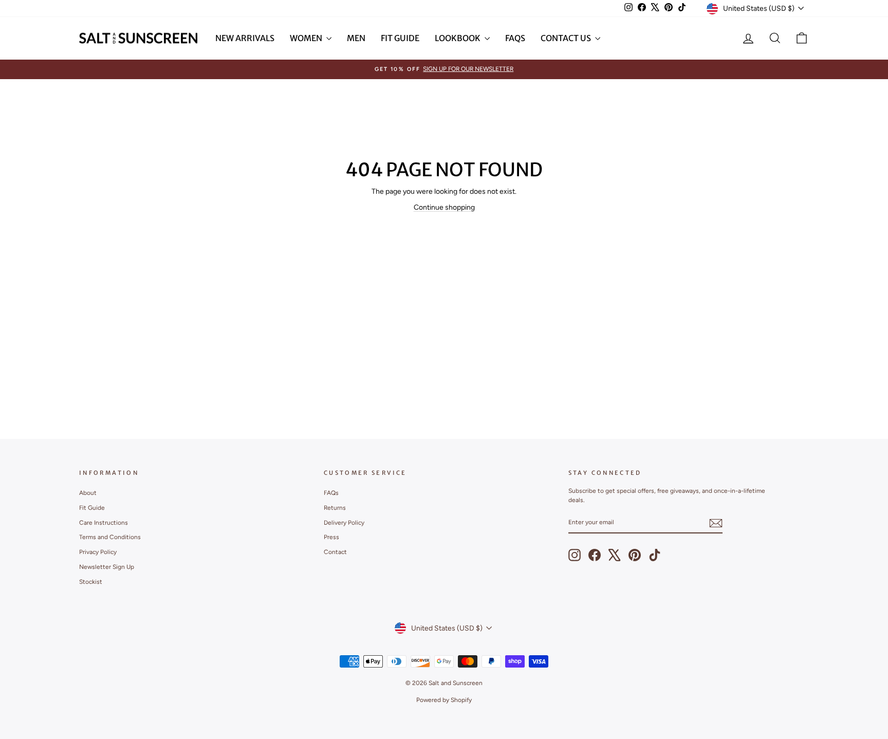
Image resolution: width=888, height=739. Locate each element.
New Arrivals (244, 38)
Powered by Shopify (444, 700)
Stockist (90, 581)
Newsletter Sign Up (106, 566)
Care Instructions (103, 522)
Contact (335, 552)
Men (356, 38)
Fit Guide (400, 38)
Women (307, 38)
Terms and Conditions (110, 537)
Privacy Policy (98, 552)
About (88, 492)
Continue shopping (444, 207)
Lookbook (458, 38)
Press (331, 537)
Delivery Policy (344, 522)
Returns (335, 507)
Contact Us (567, 38)
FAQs (515, 38)
